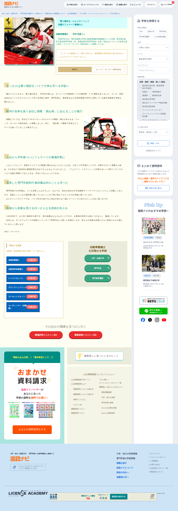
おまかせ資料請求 (108, 413)
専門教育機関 (97, 278)
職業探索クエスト (78, 409)
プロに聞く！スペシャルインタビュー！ (93, 13)
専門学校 (97, 268)
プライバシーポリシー (158, 457)
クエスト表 (77, 405)
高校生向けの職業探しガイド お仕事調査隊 (60, 13)
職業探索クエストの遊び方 (83, 394)
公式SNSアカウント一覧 (159, 468)
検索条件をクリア (153, 150)
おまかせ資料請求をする (32, 429)
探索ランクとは (79, 399)
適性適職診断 (106, 392)
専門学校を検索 (107, 403)
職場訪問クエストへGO (46, 335)
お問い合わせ (155, 464)
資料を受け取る (155, 188)
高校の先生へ (122, 472)
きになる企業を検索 (109, 408)
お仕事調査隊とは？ (79, 384)
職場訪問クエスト (78, 413)
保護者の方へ (122, 477)
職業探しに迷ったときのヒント (101, 355)
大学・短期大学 (97, 258)
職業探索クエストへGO (86, 335)
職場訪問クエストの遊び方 (83, 389)
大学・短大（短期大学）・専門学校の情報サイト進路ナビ (22, 13)
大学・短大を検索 (108, 397)
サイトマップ (155, 453)
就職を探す (121, 463)
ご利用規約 (154, 461)
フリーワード (142, 65)
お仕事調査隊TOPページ (80, 380)
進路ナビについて (124, 467)
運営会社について (156, 472)
